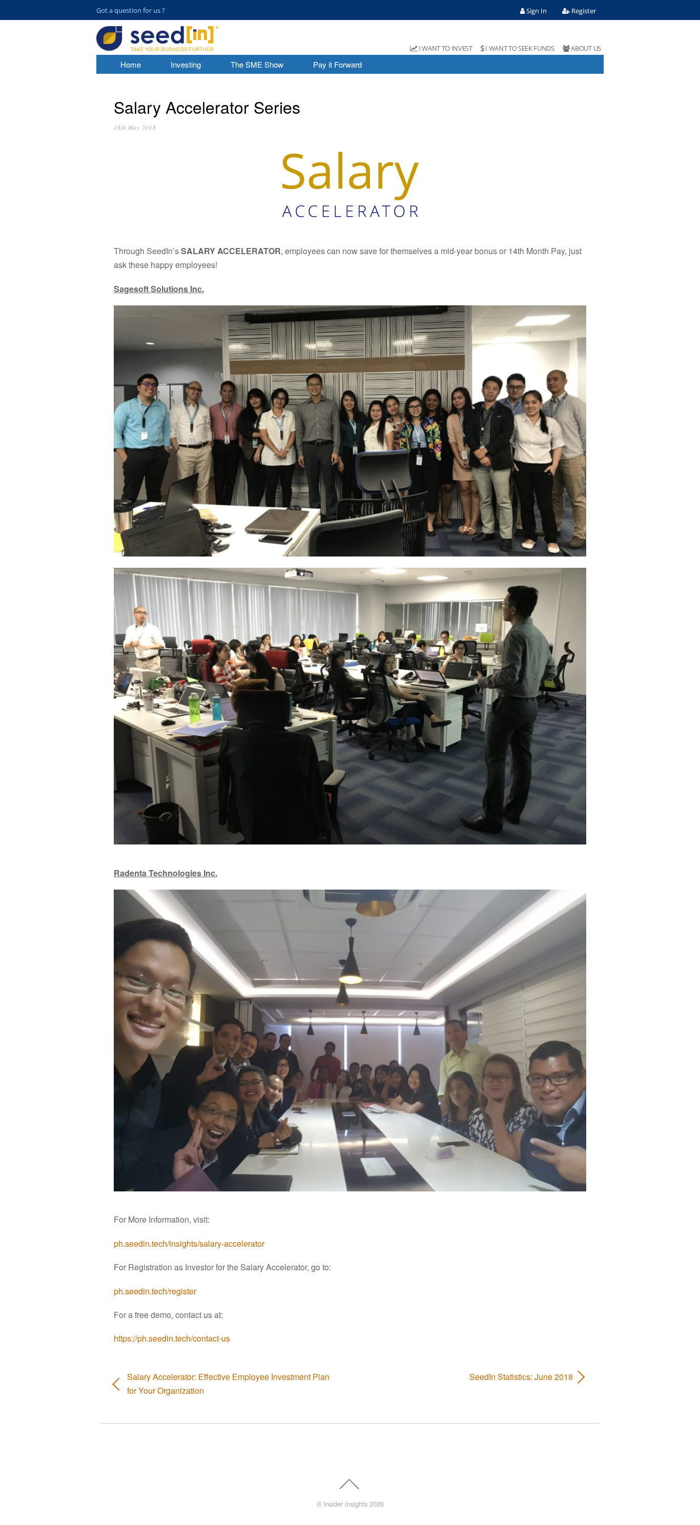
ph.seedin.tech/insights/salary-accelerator (189, 1243)
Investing (186, 64)
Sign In (536, 10)
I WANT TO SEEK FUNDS (519, 48)
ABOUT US (585, 48)
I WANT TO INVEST (444, 48)
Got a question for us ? (130, 10)
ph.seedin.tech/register (155, 1291)
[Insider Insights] (157, 46)
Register (583, 10)
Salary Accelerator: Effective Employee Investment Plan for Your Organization (228, 1383)
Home (130, 64)
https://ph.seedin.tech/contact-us (172, 1338)
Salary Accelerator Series (207, 106)
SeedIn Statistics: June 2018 (468, 1377)
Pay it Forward (337, 64)
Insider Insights (345, 1504)
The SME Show (257, 64)
